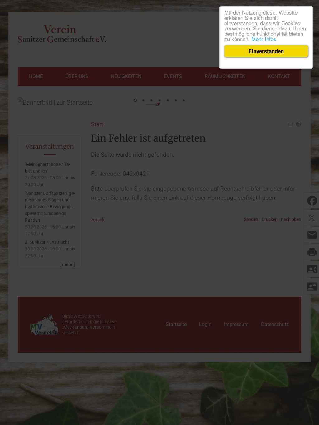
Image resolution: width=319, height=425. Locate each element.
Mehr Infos (263, 39)
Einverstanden (266, 51)
